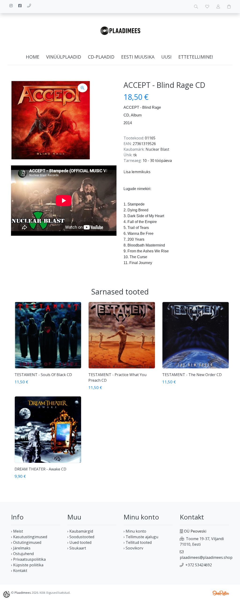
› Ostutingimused (26, 542)
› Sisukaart (76, 548)
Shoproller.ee (221, 593)
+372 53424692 (198, 564)
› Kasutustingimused (29, 536)
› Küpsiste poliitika (27, 564)
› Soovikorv (133, 548)
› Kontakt (19, 570)
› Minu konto (135, 531)
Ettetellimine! (195, 57)
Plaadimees (23, 592)
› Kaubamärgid (80, 531)
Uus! (166, 57)
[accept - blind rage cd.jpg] (50, 120)
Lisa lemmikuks (137, 171)
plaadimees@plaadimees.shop (206, 557)
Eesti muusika (137, 57)
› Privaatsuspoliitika (28, 559)
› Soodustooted (80, 536)
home (32, 57)
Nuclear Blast (157, 149)
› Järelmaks (20, 548)
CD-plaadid (101, 57)
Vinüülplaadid (63, 57)
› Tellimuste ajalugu (141, 536)
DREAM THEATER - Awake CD (40, 469)
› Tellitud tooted (138, 542)
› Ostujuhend (22, 553)
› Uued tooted (79, 542)
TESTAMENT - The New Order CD (192, 374)
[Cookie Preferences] (6, 594)
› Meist (17, 531)
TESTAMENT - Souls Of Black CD (43, 374)
